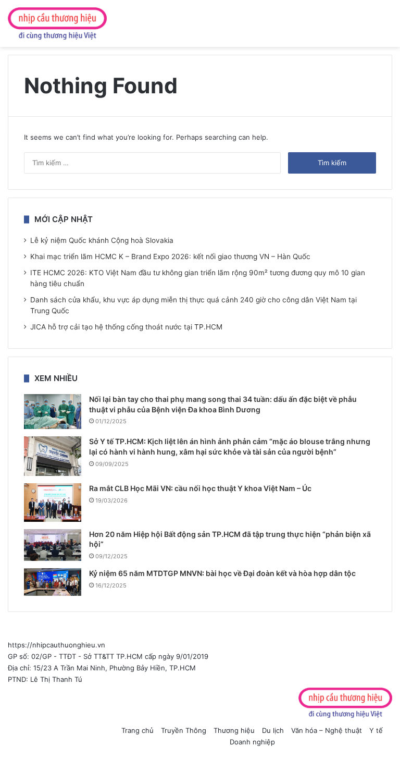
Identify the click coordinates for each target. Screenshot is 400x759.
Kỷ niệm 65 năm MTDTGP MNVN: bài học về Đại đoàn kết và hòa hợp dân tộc (222, 573)
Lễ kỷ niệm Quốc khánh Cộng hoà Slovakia (101, 240)
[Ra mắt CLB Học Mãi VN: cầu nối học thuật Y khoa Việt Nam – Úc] (52, 502)
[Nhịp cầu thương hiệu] (57, 23)
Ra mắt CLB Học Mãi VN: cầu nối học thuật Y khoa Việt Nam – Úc (200, 488)
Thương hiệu (234, 730)
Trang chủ (137, 730)
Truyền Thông (183, 730)
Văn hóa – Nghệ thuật (326, 730)
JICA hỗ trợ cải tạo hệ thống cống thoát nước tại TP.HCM (126, 327)
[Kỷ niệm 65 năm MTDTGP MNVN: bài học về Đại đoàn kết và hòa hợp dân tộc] (52, 582)
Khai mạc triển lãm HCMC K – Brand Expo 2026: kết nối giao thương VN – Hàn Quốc (170, 256)
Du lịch (273, 730)
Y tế (376, 730)
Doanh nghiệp (252, 742)
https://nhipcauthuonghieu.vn (56, 645)
